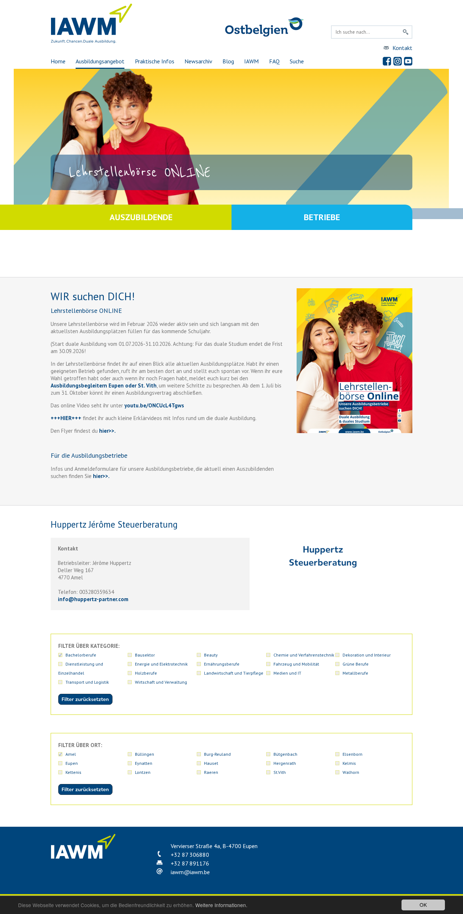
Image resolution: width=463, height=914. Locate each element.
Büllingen (144, 754)
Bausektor (145, 655)
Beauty (211, 655)
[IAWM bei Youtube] (408, 61)
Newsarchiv (198, 61)
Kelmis (349, 763)
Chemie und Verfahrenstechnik (303, 655)
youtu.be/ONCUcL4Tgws (154, 405)
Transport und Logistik (87, 682)
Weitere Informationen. (221, 905)
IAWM (251, 61)
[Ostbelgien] (264, 35)
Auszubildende (141, 217)
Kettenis (73, 772)
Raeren (211, 772)
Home (58, 61)
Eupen (71, 763)
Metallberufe (355, 673)
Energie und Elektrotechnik (161, 664)
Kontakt (402, 47)
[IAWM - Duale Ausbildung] (92, 41)
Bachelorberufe (80, 655)
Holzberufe (146, 673)
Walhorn (351, 772)
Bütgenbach (285, 754)
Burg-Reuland (217, 754)
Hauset (211, 763)
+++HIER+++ (66, 418)
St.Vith (279, 772)
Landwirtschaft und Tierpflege (233, 673)
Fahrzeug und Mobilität (296, 664)
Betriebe (322, 217)
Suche (297, 61)
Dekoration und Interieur (367, 655)
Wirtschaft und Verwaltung (161, 682)
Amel (70, 754)
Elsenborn (352, 754)
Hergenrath (284, 763)
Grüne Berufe (356, 664)
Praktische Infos (154, 61)
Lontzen (142, 772)
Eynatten (143, 763)
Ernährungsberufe (221, 664)
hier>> (106, 430)
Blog (228, 61)
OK (423, 904)
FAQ (274, 61)
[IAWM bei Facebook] (387, 61)
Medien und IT (287, 673)
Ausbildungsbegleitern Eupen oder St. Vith (104, 385)
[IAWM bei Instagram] (397, 61)
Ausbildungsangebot (100, 61)
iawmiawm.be (190, 872)
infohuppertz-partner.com (93, 599)
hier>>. (101, 476)
